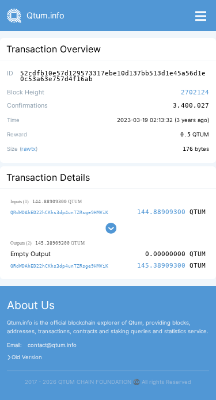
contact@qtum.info (52, 345)
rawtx (28, 149)
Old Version (27, 357)
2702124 (195, 92)
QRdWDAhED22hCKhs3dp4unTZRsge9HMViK (59, 212)
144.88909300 (161, 212)
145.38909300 (161, 265)
